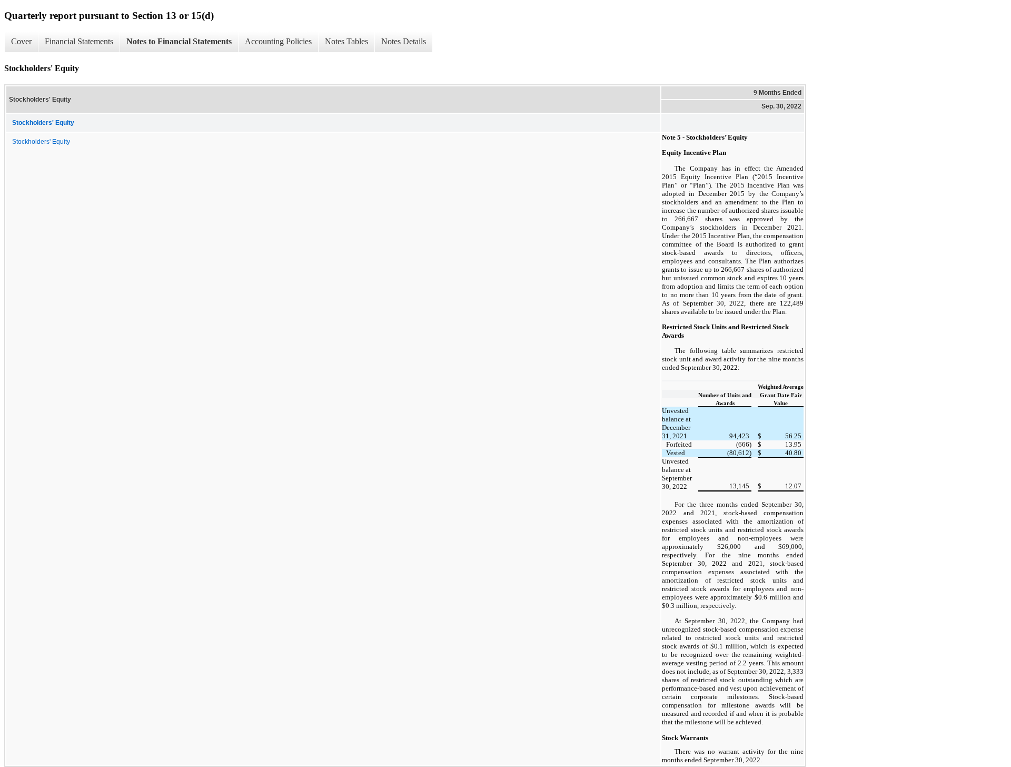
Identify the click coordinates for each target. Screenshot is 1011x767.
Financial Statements (79, 41)
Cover (21, 41)
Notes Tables (346, 41)
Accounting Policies (278, 41)
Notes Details (403, 41)
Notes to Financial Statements (179, 41)
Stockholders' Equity (41, 142)
